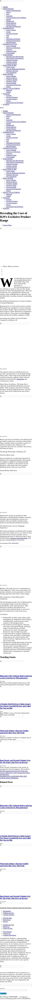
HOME (5, 7)
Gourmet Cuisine (12, 60)
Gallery (8, 92)
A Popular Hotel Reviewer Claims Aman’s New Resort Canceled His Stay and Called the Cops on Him (15, 706)
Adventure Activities (13, 39)
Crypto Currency (11, 99)
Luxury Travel (11, 30)
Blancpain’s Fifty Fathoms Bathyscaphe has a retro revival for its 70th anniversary (16, 677)
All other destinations (13, 26)
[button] (16, 108)
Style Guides (10, 53)
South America (11, 24)
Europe (8, 19)
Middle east (10, 21)
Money (8, 101)
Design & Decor (11, 78)
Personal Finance (12, 97)
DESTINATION (8, 9)
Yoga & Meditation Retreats (15, 69)
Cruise (8, 32)
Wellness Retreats (12, 71)
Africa (8, 12)
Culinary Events (11, 62)
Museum (9, 90)
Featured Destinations (13, 10)
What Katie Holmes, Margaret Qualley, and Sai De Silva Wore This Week (14, 732)
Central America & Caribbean (16, 17)
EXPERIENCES (8, 28)
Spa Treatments (11, 72)
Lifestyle (9, 49)
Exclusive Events (12, 33)
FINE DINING (8, 55)
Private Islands (11, 83)
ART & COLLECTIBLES (11, 88)
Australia (9, 16)
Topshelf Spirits (11, 63)
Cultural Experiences (13, 40)
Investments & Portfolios (14, 102)
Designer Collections (13, 48)
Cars (7, 35)
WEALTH (6, 94)
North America (11, 23)
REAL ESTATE (8, 74)
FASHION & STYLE (10, 44)
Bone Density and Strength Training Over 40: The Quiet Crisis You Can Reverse (15, 761)
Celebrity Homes (12, 79)
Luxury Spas (10, 67)
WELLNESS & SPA (9, 65)
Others (8, 86)
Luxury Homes (11, 76)
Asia (7, 14)
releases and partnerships (18, 538)
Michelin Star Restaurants (15, 56)
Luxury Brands (11, 46)
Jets (7, 37)
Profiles (8, 95)
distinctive (20, 379)
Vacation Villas (11, 81)
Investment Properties (13, 85)
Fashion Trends (11, 51)
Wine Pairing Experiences (15, 58)
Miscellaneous (11, 42)
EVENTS (6, 104)
